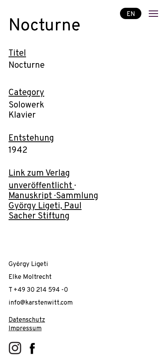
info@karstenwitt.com (41, 303)
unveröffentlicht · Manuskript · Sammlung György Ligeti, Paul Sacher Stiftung (53, 201)
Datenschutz (27, 320)
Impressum (25, 328)
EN (131, 14)
